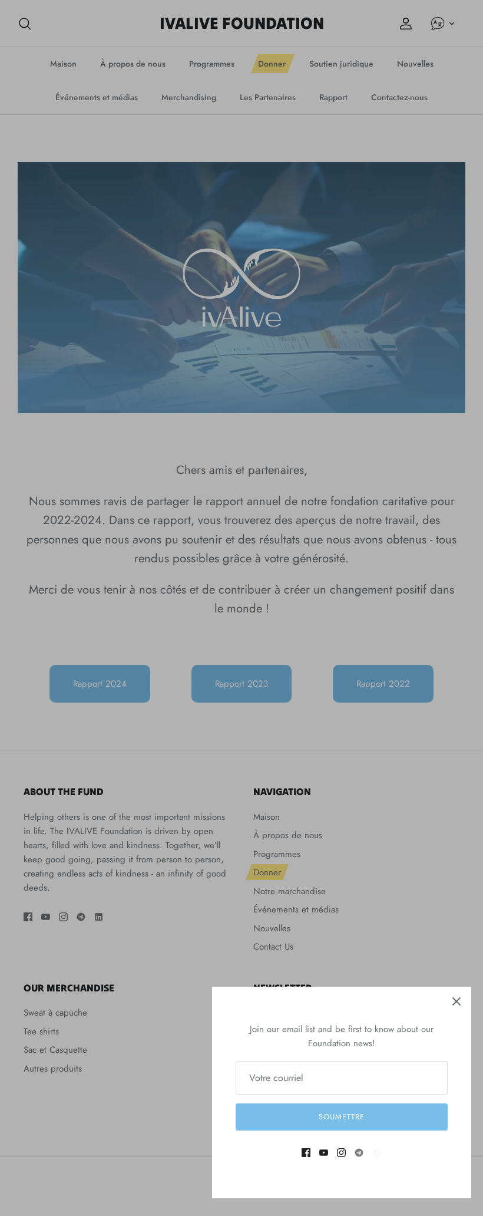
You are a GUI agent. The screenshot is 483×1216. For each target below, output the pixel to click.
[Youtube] (323, 1152)
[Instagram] (341, 1152)
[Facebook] (306, 1152)
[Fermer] (456, 1001)
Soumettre (342, 1116)
